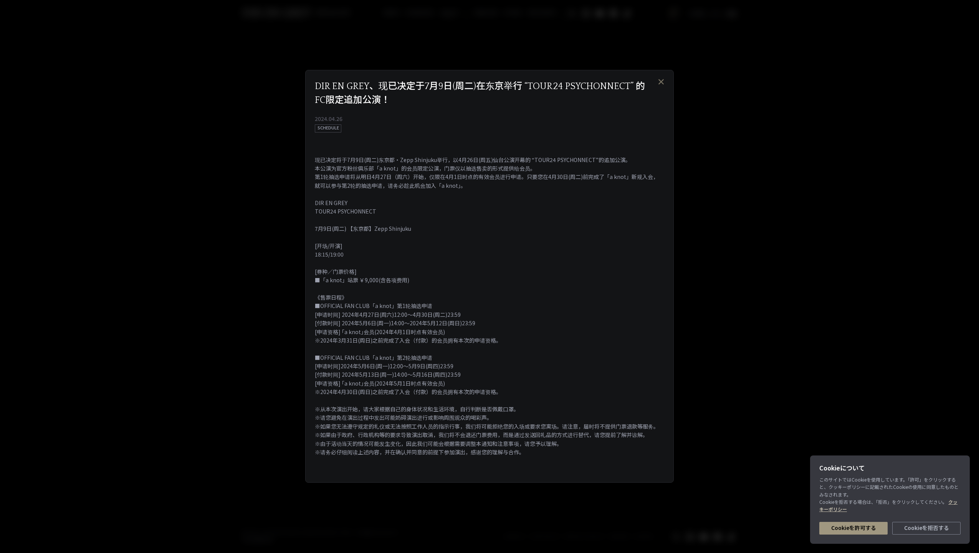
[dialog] (489, 276)
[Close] (661, 81)
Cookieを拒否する (926, 527)
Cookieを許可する (853, 527)
